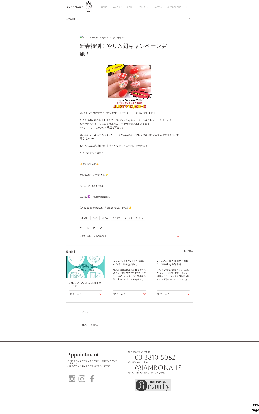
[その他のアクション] (177, 37)
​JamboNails (74, 7)
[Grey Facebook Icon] (92, 378)
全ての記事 (71, 19)
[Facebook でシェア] (81, 227)
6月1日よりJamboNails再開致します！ (85, 284)
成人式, (84, 218)
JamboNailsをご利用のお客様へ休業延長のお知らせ (129, 263)
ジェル (95, 218)
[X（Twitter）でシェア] (87, 227)
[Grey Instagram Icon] (72, 378)
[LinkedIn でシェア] (94, 227)
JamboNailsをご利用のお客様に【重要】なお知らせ (172, 263)
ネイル (105, 218)
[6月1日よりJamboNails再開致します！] (85, 267)
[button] (189, 19)
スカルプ (116, 218)
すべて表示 (188, 251)
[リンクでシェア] (100, 227)
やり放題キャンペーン (134, 218)
